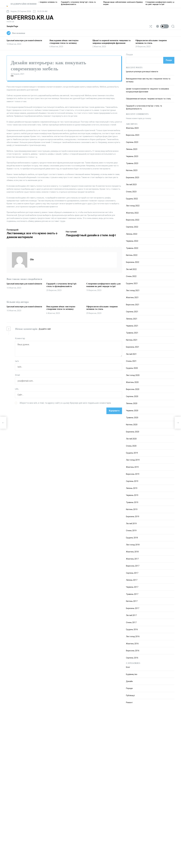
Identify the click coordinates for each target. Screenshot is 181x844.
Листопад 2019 (133, 460)
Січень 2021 (131, 361)
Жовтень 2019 (132, 467)
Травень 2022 (132, 248)
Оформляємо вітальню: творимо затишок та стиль (102, 307)
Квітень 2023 (131, 170)
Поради (129, 688)
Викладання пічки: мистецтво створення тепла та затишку (60, 307)
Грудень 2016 (132, 629)
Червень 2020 (132, 411)
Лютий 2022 (131, 269)
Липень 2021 (131, 319)
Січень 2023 (131, 192)
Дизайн (129, 681)
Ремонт (129, 702)
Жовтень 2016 (132, 644)
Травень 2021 (132, 333)
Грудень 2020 (132, 368)
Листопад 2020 (133, 375)
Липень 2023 (131, 149)
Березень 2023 (132, 177)
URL (17, 389)
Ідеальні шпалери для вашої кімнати (24, 40)
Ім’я (17, 361)
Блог (128, 667)
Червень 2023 (132, 156)
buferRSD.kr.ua (30, 18)
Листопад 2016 (133, 636)
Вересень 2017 (132, 566)
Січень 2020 (131, 446)
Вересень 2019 (132, 474)
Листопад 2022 (133, 206)
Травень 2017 (132, 594)
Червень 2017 (132, 587)
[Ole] (19, 260)
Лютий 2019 (131, 523)
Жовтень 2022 (132, 213)
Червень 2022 (132, 241)
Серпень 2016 (132, 658)
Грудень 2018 (132, 538)
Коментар (20, 338)
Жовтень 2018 (132, 552)
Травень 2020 (132, 418)
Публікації (130, 695)
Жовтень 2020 (132, 382)
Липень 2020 (131, 403)
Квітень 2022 (131, 255)
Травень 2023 (132, 163)
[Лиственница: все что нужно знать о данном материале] (3, 423)
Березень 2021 (132, 347)
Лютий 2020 (131, 439)
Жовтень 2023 (132, 128)
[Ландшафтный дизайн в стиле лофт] (178, 423)
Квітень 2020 (131, 425)
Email (17, 375)
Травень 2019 (132, 502)
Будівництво (131, 674)
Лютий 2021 (131, 354)
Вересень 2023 (132, 135)
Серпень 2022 (132, 227)
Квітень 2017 (131, 601)
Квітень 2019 (131, 509)
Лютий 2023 (131, 184)
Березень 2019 (132, 516)
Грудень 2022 (132, 199)
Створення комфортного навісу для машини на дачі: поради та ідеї (103, 285)
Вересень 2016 (132, 651)
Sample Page (12, 26)
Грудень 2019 (132, 453)
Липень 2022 (131, 234)
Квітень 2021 (131, 340)
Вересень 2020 (132, 389)
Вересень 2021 (132, 305)
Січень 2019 (131, 531)
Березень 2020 (132, 432)
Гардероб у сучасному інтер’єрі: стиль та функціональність (61, 285)
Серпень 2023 (132, 142)
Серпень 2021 (132, 312)
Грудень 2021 (132, 283)
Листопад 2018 (133, 545)
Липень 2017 (131, 580)
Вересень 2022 (132, 220)
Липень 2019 (131, 488)
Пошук (129, 54)
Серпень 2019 (132, 481)
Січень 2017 (131, 622)
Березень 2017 (132, 608)
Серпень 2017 (132, 573)
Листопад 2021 (133, 290)
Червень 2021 (132, 326)
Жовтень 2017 (132, 559)
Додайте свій (45, 329)
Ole (12, 76)
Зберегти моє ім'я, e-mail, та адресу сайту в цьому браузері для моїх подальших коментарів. (65, 403)
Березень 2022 (132, 262)
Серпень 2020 (132, 396)
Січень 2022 (131, 276)
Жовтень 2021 (132, 298)
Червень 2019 (132, 495)
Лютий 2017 (131, 615)
